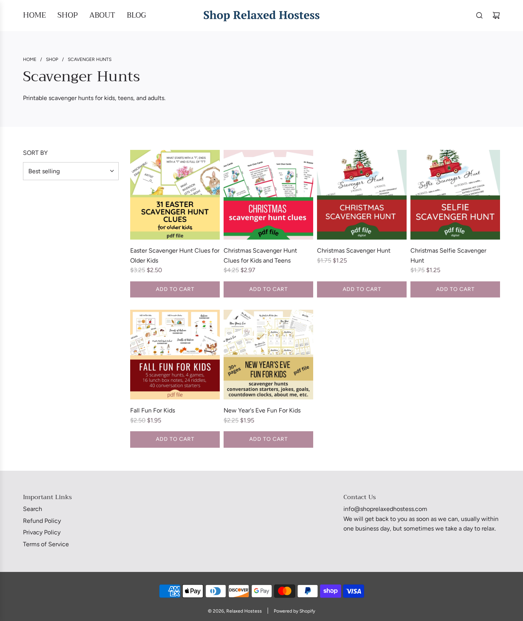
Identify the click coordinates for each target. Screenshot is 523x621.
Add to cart (175, 289)
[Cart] (496, 15)
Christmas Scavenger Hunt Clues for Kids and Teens (260, 255)
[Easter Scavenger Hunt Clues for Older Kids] (175, 195)
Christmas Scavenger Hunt (354, 250)
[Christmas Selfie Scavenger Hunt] (455, 195)
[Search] (479, 15)
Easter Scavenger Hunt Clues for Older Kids (174, 255)
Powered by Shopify (294, 611)
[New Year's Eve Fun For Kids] (268, 354)
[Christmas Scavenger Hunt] (362, 195)
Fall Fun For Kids (152, 410)
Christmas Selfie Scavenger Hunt (448, 255)
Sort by (35, 153)
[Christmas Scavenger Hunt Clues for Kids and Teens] (268, 195)
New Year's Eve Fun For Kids (262, 410)
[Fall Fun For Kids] (175, 354)
